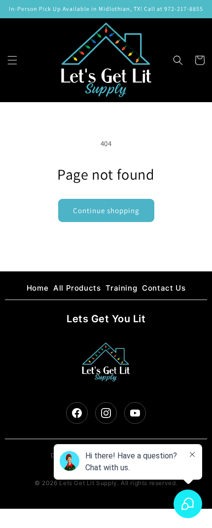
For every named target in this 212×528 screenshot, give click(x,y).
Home (37, 288)
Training (121, 288)
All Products (77, 288)
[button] (12, 60)
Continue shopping (106, 210)
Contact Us (163, 288)
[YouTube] (135, 413)
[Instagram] (106, 413)
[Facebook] (77, 413)
